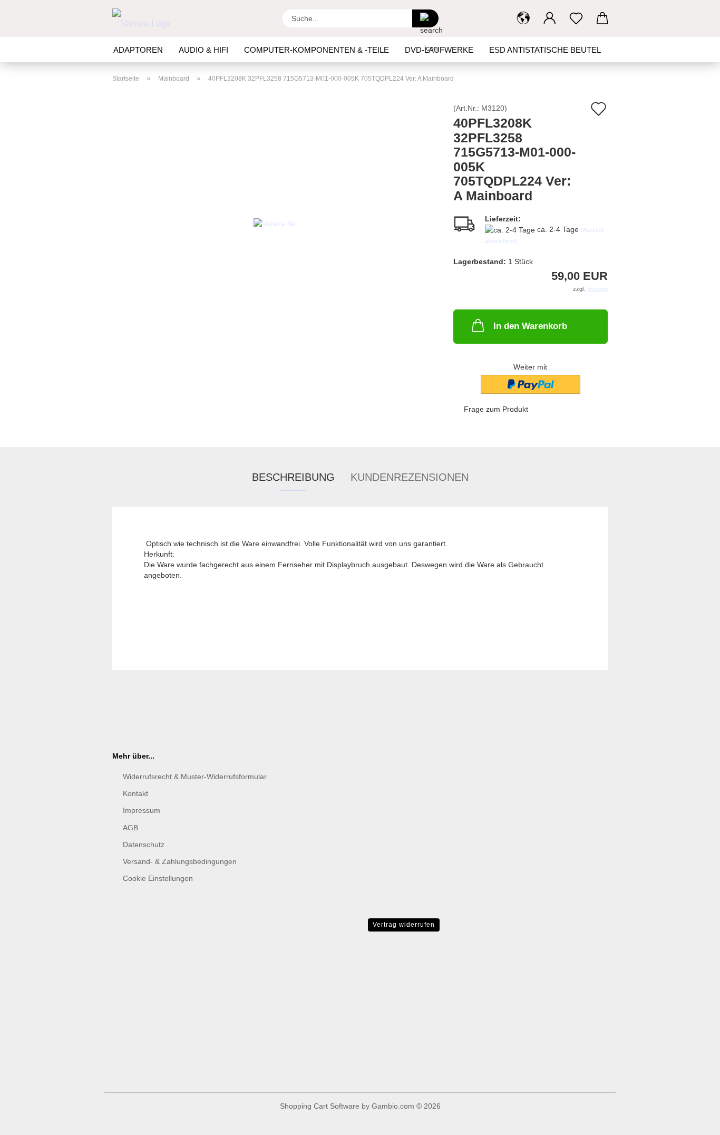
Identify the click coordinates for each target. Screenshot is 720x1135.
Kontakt (135, 793)
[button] (523, 18)
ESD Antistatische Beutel (545, 49)
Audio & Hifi (203, 49)
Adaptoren (138, 49)
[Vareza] (145, 18)
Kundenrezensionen (410, 477)
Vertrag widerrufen (404, 924)
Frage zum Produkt (496, 409)
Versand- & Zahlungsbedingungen (180, 861)
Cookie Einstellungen (158, 878)
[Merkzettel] (576, 18)
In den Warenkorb (530, 326)
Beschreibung (293, 477)
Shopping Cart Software (319, 1106)
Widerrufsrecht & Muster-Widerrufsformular (195, 776)
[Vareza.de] (275, 222)
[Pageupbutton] (691, 1119)
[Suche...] (425, 18)
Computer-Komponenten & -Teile (316, 49)
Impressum (141, 810)
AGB (130, 827)
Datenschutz (143, 844)
